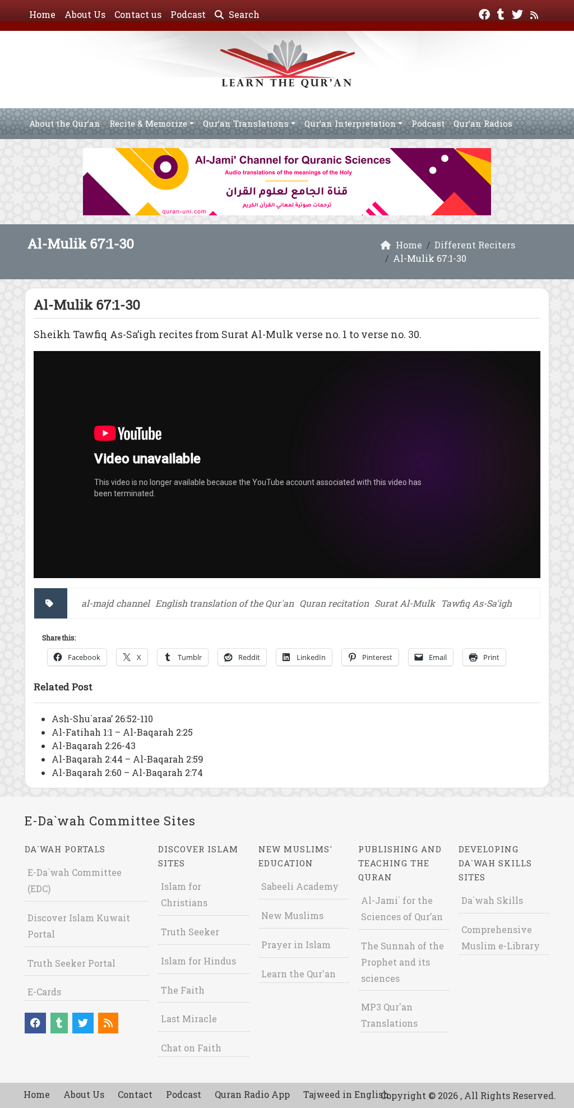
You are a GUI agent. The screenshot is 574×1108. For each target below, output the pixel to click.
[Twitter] (519, 13)
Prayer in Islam (296, 944)
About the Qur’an (64, 123)
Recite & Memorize (148, 123)
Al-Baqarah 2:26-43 (94, 745)
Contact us (137, 14)
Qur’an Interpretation (350, 123)
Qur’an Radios (482, 123)
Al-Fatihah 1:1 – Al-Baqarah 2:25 (122, 732)
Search (243, 14)
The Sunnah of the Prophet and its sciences (402, 962)
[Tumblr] (502, 13)
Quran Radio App (252, 1094)
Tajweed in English (346, 1094)
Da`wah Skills (492, 900)
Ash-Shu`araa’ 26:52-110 (102, 718)
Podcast (188, 14)
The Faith (183, 990)
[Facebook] (486, 13)
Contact (135, 1094)
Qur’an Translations (246, 123)
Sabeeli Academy (300, 886)
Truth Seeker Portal (71, 963)
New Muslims (292, 915)
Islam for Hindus (198, 961)
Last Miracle (189, 1018)
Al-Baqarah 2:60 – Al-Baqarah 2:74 (127, 772)
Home (42, 14)
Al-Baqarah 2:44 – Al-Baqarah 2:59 (127, 759)
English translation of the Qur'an (224, 603)
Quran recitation (334, 603)
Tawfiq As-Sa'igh (476, 603)
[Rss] (535, 13)
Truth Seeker (190, 932)
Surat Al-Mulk (404, 603)
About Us (84, 14)
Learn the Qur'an (298, 974)
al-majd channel (115, 603)
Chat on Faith (191, 1048)
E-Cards (44, 992)
